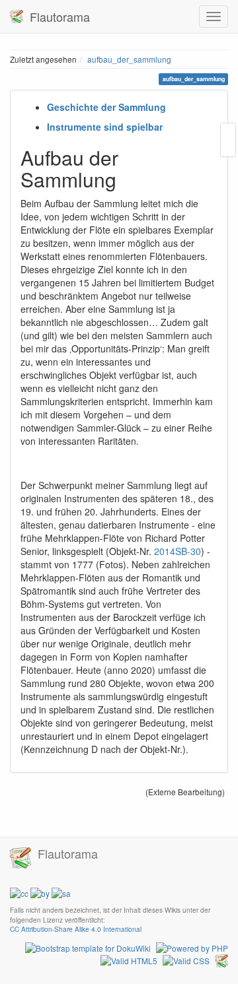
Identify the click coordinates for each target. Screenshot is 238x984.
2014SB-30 (177, 551)
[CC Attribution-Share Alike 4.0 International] (40, 892)
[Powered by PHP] (192, 946)
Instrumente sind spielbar (105, 126)
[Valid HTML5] (128, 959)
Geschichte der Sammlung (106, 107)
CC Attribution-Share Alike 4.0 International (75, 929)
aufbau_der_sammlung (129, 59)
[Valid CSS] (186, 959)
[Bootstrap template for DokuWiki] (88, 946)
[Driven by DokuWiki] (221, 959)
